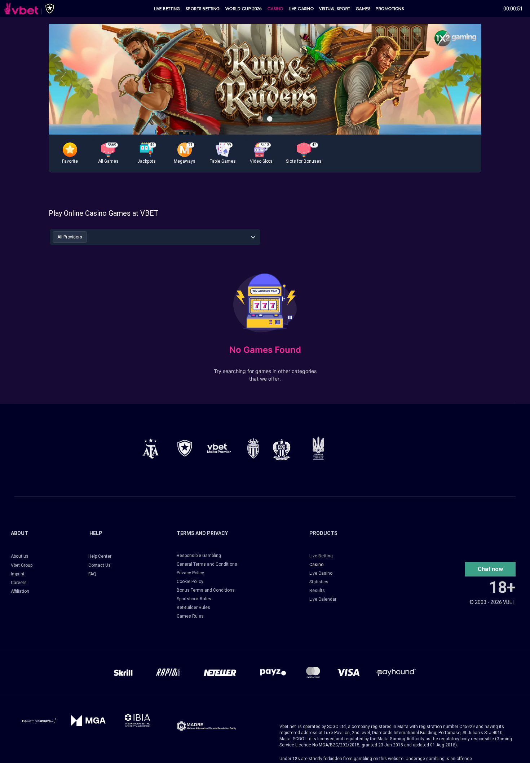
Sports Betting (203, 8)
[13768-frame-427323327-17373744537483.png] (150, 448)
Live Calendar (322, 599)
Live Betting (167, 8)
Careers (19, 582)
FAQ (92, 574)
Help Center (99, 556)
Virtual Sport (334, 8)
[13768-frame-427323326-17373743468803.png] (184, 448)
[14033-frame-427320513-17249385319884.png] (206, 726)
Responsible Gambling (199, 555)
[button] (70, 153)
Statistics (318, 582)
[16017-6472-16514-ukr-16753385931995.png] (318, 448)
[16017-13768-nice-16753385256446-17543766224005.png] (282, 449)
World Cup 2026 (243, 8)
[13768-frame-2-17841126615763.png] (219, 448)
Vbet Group (21, 565)
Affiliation (20, 591)
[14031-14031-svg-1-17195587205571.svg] (39, 720)
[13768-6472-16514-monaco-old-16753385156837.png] (253, 448)
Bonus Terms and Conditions (206, 590)
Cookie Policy (190, 581)
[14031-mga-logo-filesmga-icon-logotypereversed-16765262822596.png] (88, 720)
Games (363, 8)
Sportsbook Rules (194, 599)
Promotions (390, 8)
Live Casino (301, 8)
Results (317, 590)
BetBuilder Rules (193, 607)
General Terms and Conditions (207, 564)
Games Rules (190, 616)
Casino (275, 8)
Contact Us (99, 565)
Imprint (18, 574)
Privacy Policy (190, 573)
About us (19, 556)
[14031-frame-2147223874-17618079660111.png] (137, 720)
